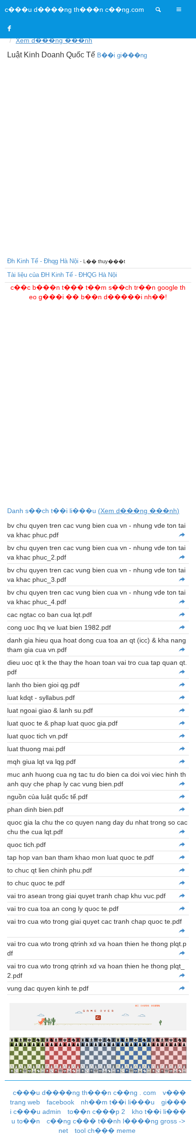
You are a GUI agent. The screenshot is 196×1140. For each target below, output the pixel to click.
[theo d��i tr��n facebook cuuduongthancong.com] (9, 28)
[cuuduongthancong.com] (158, 9)
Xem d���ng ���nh (54, 40)
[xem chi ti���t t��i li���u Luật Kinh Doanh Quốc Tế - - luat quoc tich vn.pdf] (181, 736)
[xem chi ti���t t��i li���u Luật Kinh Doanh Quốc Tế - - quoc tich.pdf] (181, 844)
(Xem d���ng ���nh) (138, 511)
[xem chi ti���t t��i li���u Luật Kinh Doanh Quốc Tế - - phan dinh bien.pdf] (181, 809)
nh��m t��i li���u (118, 1102)
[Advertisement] (98, 157)
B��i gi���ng (122, 55)
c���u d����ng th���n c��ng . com (84, 1092)
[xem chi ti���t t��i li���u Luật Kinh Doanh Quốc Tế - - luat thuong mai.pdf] (181, 748)
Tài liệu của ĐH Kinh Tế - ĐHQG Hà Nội (62, 274)
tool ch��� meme (105, 1130)
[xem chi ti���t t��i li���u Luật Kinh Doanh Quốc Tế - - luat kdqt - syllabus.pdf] (181, 697)
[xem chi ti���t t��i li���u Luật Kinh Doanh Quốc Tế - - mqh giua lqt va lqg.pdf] (181, 761)
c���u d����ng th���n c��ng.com (74, 9)
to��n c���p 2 (96, 1111)
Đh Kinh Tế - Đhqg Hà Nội (42, 261)
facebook (60, 1102)
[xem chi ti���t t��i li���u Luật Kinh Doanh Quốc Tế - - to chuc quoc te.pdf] (181, 883)
